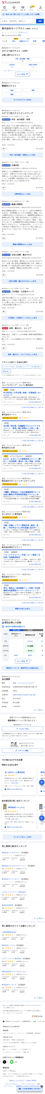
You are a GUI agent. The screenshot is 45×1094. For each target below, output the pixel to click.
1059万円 (22, 886)
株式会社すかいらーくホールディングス (18, 481)
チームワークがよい (9, 367)
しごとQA (14, 10)
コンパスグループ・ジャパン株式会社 (17, 385)
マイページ (40, 10)
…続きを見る (14, 783)
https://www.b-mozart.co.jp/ (23, 695)
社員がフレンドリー (24, 367)
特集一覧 (22, 10)
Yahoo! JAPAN (31, 1080)
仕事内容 (15, 165)
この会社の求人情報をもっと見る (31, 407)
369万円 (22, 965)
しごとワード (17, 1052)
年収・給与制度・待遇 (21, 119)
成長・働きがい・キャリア (20, 328)
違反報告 (40, 148)
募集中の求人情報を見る (14, 789)
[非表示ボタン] (41, 1086)
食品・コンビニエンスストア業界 (11, 35)
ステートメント (9, 1086)
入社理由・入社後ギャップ (23, 291)
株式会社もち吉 (8, 448)
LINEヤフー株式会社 (9, 1071)
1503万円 (22, 859)
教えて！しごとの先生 (10, 1049)
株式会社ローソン (9, 415)
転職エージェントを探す (29, 1042)
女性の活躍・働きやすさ (22, 255)
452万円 (22, 991)
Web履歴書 (29, 1033)
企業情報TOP (26, 1021)
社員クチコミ (24, 40)
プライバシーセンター (28, 1084)
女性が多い (37, 367)
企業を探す (4, 10)
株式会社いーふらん (16, 807)
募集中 (16, 655)
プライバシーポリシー (12, 1084)
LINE (15, 1062)
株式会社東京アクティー (12, 547)
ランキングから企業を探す (11, 1042)
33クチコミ (24, 32)
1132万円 (22, 873)
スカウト (31, 10)
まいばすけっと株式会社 (12, 514)
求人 (15, 40)
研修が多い (6, 371)
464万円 (22, 978)
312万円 (22, 952)
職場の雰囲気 (17, 204)
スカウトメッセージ (9, 1033)
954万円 (22, 912)
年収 (34, 41)
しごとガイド (7, 1052)
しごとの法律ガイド (25, 1049)
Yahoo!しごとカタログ (12, 1021)
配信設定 (38, 1033)
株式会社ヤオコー (9, 577)
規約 (38, 1084)
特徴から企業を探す (18, 1040)
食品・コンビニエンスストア (23, 683)
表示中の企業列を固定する (15, 626)
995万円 (22, 899)
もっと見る (38, 710)
